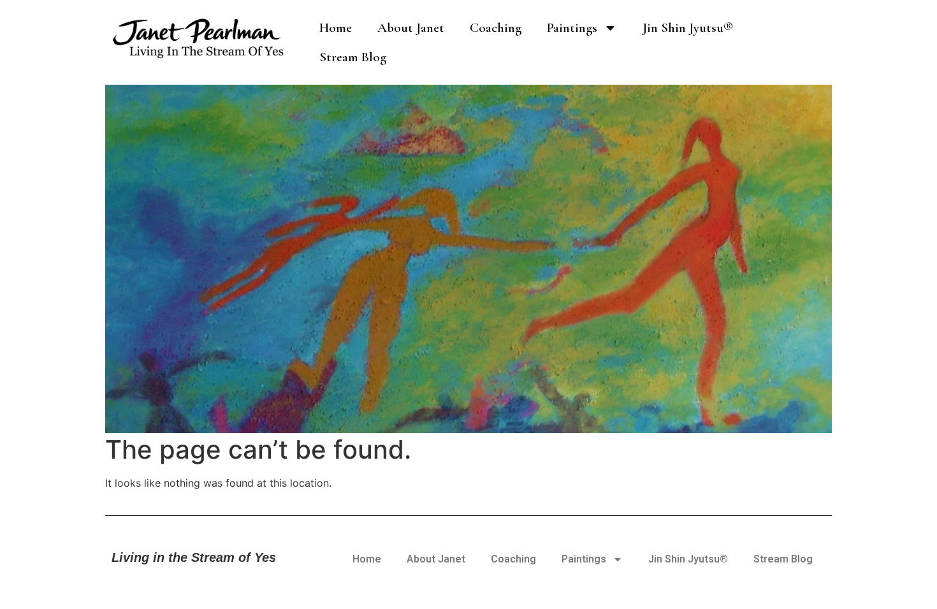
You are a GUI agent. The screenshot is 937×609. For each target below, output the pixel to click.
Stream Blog (352, 57)
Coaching (495, 28)
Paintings (572, 28)
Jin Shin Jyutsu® (688, 28)
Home (335, 28)
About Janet (410, 28)
